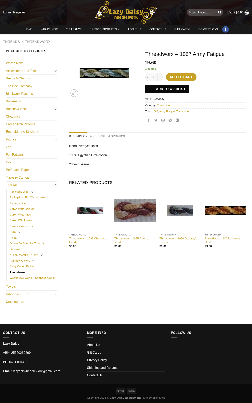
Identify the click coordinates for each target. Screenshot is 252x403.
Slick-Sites (158, 397)
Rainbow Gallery (20, 260)
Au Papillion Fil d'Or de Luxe (27, 197)
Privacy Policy (97, 360)
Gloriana (15, 249)
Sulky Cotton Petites (22, 266)
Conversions (208, 29)
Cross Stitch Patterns (20, 124)
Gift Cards (182, 29)
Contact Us (157, 29)
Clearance (74, 29)
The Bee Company (19, 86)
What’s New (49, 29)
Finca (13, 237)
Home (29, 29)
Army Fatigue (167, 111)
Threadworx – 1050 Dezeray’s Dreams (178, 240)
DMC (13, 232)
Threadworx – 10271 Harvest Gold (223, 240)
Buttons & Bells (16, 109)
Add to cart (181, 77)
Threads (11, 42)
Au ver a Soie (18, 203)
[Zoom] (74, 93)
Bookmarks (14, 101)
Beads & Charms (18, 78)
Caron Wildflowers (21, 220)
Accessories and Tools (21, 71)
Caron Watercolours (22, 208)
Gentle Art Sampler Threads (27, 243)
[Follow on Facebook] (225, 29)
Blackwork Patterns (19, 93)
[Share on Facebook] (149, 120)
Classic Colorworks (21, 226)
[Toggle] (55, 70)
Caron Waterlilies (20, 214)
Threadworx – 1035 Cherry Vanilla (131, 240)
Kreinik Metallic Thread (24, 254)
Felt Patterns (15, 154)
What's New (14, 63)
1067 (155, 111)
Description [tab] (78, 136)
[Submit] (219, 12)
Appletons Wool (19, 191)
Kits (8, 162)
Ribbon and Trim (17, 294)
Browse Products (103, 29)
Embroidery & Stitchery (22, 131)
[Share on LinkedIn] (177, 120)
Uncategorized (16, 301)
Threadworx (38, 42)
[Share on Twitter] (156, 120)
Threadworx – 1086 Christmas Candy (88, 240)
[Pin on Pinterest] (170, 120)
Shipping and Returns (102, 367)
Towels (11, 286)
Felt (8, 147)
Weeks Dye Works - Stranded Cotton (33, 277)
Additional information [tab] (107, 136)
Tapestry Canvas (17, 177)
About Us (134, 29)
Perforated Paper (18, 169)
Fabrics (11, 139)
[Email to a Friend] (163, 120)
